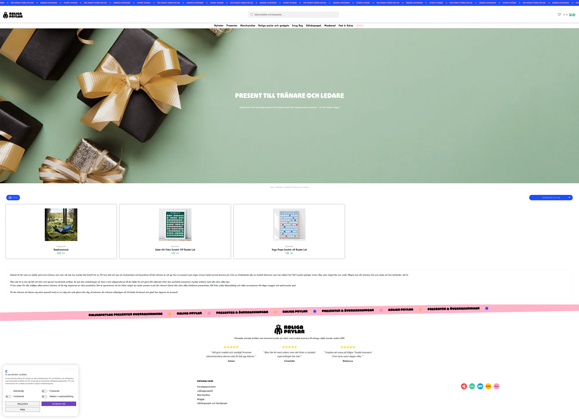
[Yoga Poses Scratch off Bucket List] (289, 225)
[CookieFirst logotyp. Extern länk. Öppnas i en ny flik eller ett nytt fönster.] (6, 371)
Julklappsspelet (205, 391)
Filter (15, 197)
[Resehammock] (61, 225)
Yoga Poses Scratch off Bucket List (289, 250)
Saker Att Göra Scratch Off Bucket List (175, 250)
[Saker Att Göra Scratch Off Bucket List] (175, 225)
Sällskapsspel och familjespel (212, 403)
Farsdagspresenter (206, 386)
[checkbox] (8, 391)
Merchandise (203, 395)
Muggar (201, 399)
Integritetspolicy (68, 369)
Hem (272, 187)
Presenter (279, 187)
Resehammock (61, 250)
